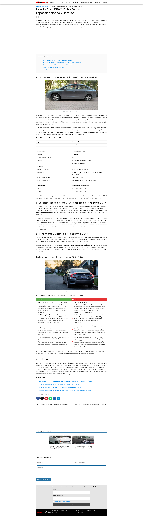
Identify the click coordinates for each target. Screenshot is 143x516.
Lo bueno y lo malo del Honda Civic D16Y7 (53, 67)
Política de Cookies (86, 2)
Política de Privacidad (100, 2)
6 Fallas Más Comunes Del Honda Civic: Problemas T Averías (59, 384)
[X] (42, 398)
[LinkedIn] (54, 398)
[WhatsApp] (50, 398)
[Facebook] (38, 398)
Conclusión (44, 70)
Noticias (67, 2)
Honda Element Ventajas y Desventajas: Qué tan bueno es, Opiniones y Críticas (65, 381)
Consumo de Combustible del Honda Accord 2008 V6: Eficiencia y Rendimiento (65, 390)
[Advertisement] (71, 42)
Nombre (55, 489)
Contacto (75, 2)
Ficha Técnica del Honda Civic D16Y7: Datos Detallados (56, 60)
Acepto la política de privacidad (63, 501)
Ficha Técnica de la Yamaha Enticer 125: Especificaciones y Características (53, 405)
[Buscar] (62, 2)
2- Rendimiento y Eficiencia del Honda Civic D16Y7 (57, 65)
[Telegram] (58, 398)
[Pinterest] (46, 398)
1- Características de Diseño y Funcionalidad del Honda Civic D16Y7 (62, 62)
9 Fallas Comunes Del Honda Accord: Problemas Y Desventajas (60, 387)
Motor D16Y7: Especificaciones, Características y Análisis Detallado (90, 405)
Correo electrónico (58, 495)
